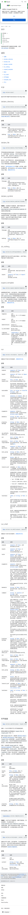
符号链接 (6, 77)
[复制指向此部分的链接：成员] (6, 53)
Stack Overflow (4, 902)
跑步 (5, 72)
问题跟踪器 (3, 897)
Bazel (2, 26)
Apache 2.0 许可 (20, 875)
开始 (14, 20)
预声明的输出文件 (10, 166)
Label (11, 495)
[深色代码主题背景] (26, 91)
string (17, 390)
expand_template (8, 69)
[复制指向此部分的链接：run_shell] (9, 524)
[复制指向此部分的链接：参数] (5, 121)
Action (12, 457)
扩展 (6, 26)
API (9, 26)
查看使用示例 (11, 170)
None (14, 134)
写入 (5, 82)
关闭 (14, 16)
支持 (2, 895)
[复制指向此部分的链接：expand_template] (15, 283)
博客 (2, 887)
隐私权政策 (7, 908)
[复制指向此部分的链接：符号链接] (9, 719)
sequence (10, 274)
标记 (14, 444)
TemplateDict (15, 332)
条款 (2, 908)
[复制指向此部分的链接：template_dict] (12, 811)
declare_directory (8, 59)
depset (23, 274)
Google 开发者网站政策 (16, 877)
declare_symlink (8, 64)
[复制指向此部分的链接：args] (5, 87)
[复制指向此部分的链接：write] (6, 832)
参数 (5, 56)
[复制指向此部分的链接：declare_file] (10, 143)
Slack (2, 900)
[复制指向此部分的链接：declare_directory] (15, 102)
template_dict (7, 79)
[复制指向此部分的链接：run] (5, 349)
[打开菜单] (2, 1)
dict (11, 437)
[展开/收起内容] (7, 33)
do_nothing (7, 67)
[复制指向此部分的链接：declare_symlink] (14, 196)
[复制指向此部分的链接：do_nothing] (10, 247)
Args (4, 92)
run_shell (6, 74)
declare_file (7, 61)
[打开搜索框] (22, 2)
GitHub (2, 889)
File (4, 107)
